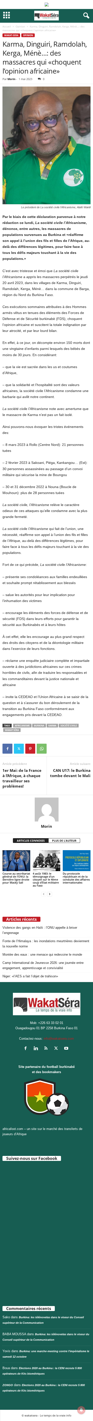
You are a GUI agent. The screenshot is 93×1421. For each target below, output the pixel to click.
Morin (11, 79)
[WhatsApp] (42, 749)
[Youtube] (66, 1049)
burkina (39, 725)
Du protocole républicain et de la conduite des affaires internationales (76, 878)
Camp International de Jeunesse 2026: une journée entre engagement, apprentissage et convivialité (43, 965)
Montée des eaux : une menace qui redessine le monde (42, 954)
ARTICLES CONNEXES (31, 840)
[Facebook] (7, 749)
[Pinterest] (30, 749)
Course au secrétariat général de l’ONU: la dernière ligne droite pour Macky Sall (16, 878)
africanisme (22, 725)
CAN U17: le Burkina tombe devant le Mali (70, 773)
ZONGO (7, 1385)
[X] (19, 749)
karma (52, 725)
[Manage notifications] (81, 1410)
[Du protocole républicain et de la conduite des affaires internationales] (77, 860)
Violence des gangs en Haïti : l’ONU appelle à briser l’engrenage (39, 930)
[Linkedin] (37, 1049)
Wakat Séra (12, 730)
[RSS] (47, 1049)
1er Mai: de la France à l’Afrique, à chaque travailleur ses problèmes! (21, 778)
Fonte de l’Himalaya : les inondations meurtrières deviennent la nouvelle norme (45, 943)
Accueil (6, 26)
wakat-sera (11, 35)
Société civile (69, 725)
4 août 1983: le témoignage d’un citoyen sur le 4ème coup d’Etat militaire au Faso (46, 879)
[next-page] (49, 894)
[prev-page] (43, 894)
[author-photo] (46, 809)
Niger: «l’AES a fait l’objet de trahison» (30, 976)
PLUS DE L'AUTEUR (64, 840)
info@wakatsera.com (59, 1038)
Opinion (20, 26)
